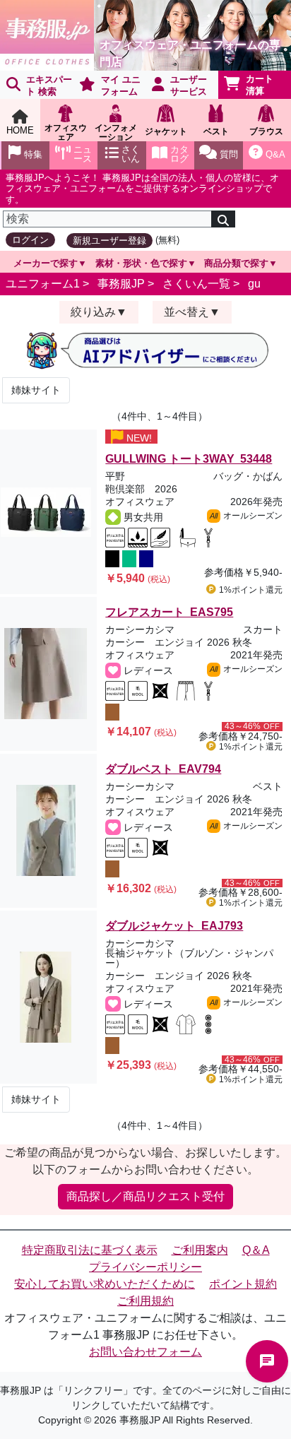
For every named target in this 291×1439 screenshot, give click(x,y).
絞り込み (93, 312)
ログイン (30, 240)
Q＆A (256, 1250)
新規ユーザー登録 (109, 240)
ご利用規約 (145, 1301)
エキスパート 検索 (49, 85)
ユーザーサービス (188, 85)
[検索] (223, 219)
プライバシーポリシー (145, 1267)
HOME (20, 130)
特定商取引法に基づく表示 (90, 1250)
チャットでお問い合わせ (267, 1361)
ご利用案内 (200, 1250)
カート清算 (259, 84)
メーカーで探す (45, 263)
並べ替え (186, 312)
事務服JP (121, 284)
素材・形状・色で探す (141, 263)
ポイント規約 (243, 1284)
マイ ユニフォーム (121, 85)
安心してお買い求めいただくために (104, 1284)
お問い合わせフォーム (145, 1352)
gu (254, 284)
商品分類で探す (236, 263)
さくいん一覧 (196, 284)
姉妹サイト (36, 390)
